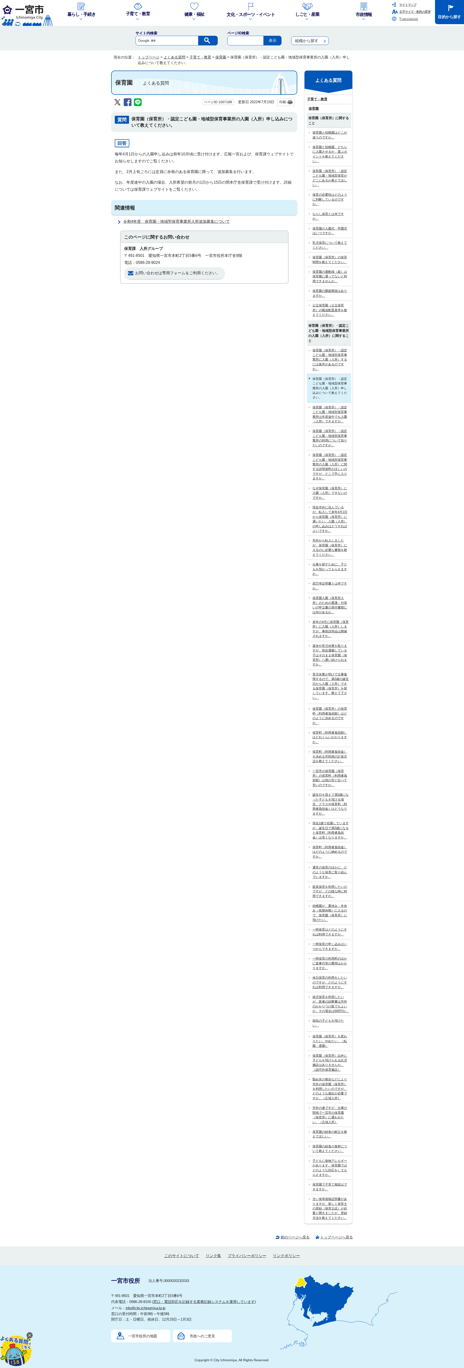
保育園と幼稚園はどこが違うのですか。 (329, 135)
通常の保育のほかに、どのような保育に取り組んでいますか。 (329, 872)
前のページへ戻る (295, 1237)
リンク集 (213, 1256)
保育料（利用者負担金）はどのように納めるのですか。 (329, 851)
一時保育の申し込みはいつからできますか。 (329, 946)
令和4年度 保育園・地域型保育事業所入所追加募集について (176, 221)
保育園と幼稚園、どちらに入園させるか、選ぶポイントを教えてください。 (329, 154)
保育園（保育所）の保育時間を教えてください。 (329, 259)
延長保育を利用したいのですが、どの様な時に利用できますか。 (329, 891)
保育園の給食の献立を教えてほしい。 (329, 1134)
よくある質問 (174, 57)
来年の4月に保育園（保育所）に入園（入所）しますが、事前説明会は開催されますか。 (330, 629)
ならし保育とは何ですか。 (328, 216)
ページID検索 (238, 33)
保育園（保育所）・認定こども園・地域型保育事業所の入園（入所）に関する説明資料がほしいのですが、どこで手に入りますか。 (329, 466)
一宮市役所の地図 (142, 1336)
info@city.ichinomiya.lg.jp (145, 1308)
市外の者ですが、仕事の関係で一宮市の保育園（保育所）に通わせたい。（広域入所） (329, 1115)
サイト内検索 (146, 33)
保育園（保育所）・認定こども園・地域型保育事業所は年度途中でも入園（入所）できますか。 (329, 414)
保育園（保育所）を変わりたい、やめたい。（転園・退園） (329, 1041)
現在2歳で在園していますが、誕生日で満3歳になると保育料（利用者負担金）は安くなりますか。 (330, 830)
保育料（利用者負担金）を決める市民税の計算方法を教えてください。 (329, 756)
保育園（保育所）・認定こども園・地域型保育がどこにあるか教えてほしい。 (329, 178)
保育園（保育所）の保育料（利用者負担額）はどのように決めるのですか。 (329, 715)
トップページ (149, 57)
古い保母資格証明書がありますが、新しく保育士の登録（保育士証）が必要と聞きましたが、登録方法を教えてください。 (329, 1208)
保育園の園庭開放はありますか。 (329, 293)
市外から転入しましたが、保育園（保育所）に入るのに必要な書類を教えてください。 (329, 547)
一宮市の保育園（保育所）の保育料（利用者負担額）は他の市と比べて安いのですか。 (329, 778)
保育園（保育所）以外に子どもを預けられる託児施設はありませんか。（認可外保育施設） (329, 1062)
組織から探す (306, 41)
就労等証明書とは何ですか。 (329, 586)
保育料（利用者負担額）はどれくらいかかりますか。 (329, 737)
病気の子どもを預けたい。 (328, 1023)
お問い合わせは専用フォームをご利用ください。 (177, 273)
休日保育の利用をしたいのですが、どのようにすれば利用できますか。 (329, 982)
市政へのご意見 (202, 1336)
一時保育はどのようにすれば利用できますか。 (329, 932)
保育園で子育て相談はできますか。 (329, 1187)
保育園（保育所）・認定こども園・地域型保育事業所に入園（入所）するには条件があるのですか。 (329, 359)
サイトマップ (407, 5)
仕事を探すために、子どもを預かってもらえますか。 (329, 569)
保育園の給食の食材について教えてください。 (329, 1148)
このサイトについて (181, 1256)
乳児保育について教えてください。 (329, 245)
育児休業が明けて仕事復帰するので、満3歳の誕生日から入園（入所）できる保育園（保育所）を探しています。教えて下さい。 (330, 686)
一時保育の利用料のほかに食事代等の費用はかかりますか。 (329, 963)
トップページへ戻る (336, 1237)
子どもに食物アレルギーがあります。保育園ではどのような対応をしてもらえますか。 (329, 1168)
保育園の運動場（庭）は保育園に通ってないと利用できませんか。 (329, 276)
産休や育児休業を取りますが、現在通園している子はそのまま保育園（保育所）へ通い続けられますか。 (329, 655)
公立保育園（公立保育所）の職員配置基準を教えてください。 (329, 310)
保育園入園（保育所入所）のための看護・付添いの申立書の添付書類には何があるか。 (329, 605)
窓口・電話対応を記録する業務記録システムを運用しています (204, 1302)
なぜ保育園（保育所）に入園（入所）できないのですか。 (329, 492)
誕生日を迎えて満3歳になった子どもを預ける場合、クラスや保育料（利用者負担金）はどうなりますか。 (330, 804)
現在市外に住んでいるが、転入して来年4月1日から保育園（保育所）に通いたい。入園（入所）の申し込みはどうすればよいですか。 (329, 519)
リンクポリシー (286, 1256)
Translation (408, 19)
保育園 (220, 57)
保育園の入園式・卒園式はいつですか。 (329, 231)
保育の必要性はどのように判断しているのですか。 (329, 199)
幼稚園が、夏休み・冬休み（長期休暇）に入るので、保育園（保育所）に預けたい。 (329, 913)
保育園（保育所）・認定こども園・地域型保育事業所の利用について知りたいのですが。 (329, 438)
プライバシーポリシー (247, 1256)
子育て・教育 (200, 57)
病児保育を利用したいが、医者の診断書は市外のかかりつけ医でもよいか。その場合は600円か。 (330, 1004)
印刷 (282, 102)
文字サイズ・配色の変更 (414, 12)
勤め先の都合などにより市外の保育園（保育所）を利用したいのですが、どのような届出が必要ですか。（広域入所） (329, 1089)
